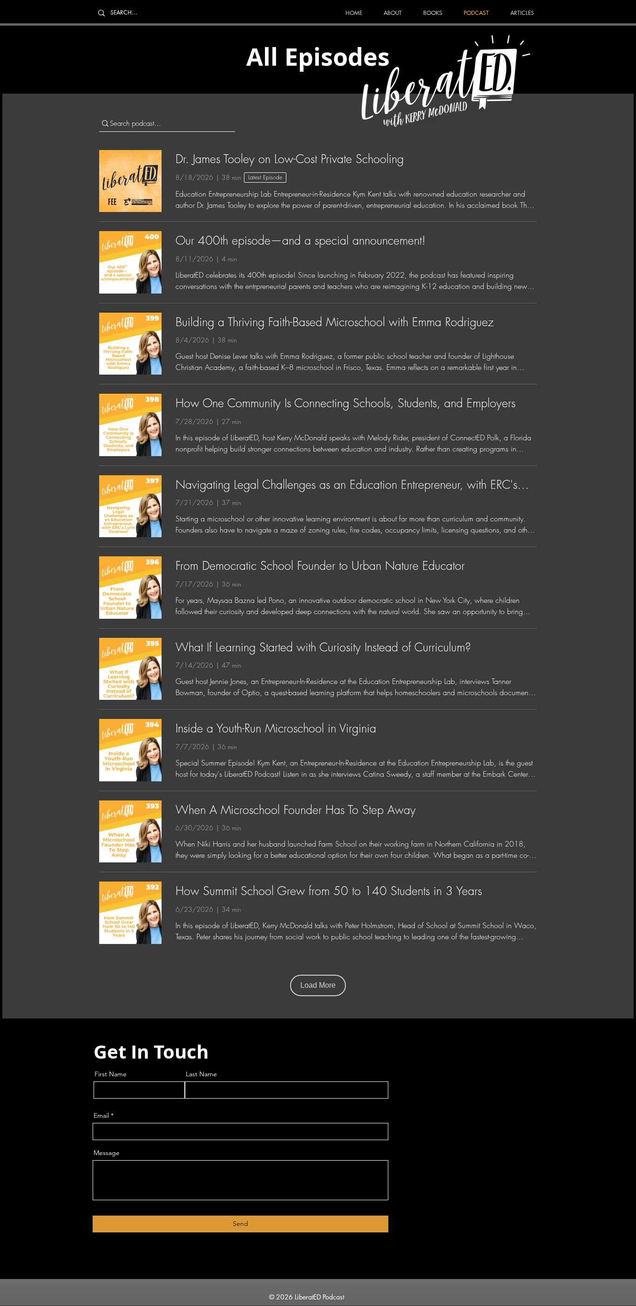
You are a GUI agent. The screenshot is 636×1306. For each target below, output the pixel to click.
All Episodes (318, 56)
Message (107, 1152)
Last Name (201, 1074)
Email (101, 1115)
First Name (111, 1074)
